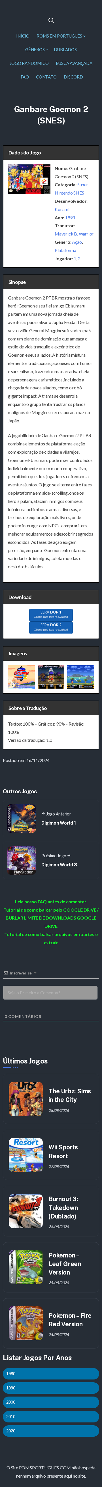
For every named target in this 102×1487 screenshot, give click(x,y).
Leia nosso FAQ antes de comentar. (51, 901)
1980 (10, 1373)
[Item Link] (26, 1099)
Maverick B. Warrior (74, 233)
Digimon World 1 (58, 823)
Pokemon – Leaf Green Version (64, 1263)
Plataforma (65, 250)
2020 (10, 1430)
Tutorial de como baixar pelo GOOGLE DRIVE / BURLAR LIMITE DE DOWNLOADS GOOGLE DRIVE (51, 918)
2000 (10, 1402)
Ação (77, 242)
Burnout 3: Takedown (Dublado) (63, 1207)
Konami (62, 209)
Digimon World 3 (59, 865)
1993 (70, 217)
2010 (10, 1416)
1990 (10, 1387)
